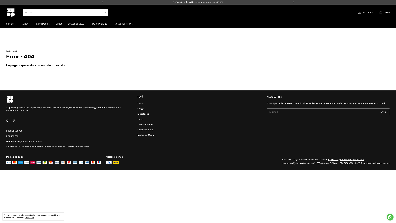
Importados (42, 24)
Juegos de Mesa (123, 24)
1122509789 (12, 136)
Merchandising (99, 24)
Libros (59, 24)
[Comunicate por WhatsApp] (390, 217)
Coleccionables (76, 24)
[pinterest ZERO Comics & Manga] (14, 120)
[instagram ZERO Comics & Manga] (7, 120)
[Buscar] (105, 12)
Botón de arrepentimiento (352, 159)
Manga (25, 24)
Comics (10, 24)
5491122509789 (14, 130)
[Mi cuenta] (359, 12)
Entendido (29, 218)
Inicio (8, 51)
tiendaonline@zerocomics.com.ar (24, 141)
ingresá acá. (333, 159)
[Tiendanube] (294, 164)
